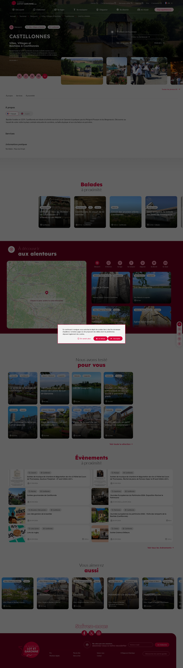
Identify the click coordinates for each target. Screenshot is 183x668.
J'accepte (116, 338)
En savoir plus (85, 338)
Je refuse (101, 338)
